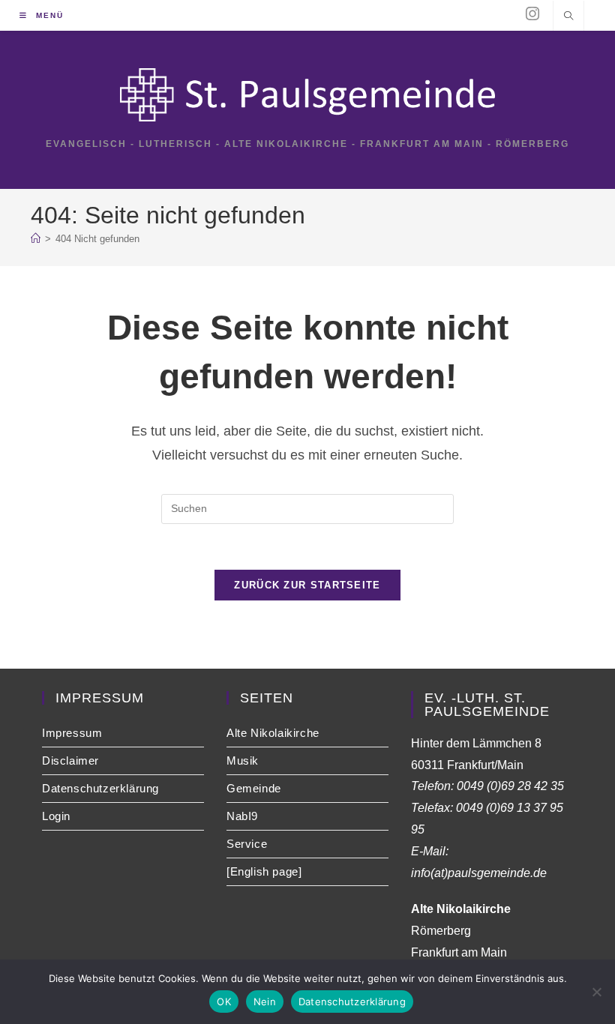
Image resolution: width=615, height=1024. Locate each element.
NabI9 (242, 816)
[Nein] (596, 991)
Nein (265, 1002)
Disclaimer (70, 760)
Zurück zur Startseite (307, 585)
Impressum (72, 732)
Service (246, 843)
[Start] (35, 238)
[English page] (264, 871)
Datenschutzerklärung (100, 788)
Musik (242, 760)
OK (224, 1002)
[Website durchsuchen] (568, 17)
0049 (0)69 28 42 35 (510, 786)
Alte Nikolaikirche (273, 732)
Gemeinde (253, 788)
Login (56, 816)
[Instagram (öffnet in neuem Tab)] (532, 14)
